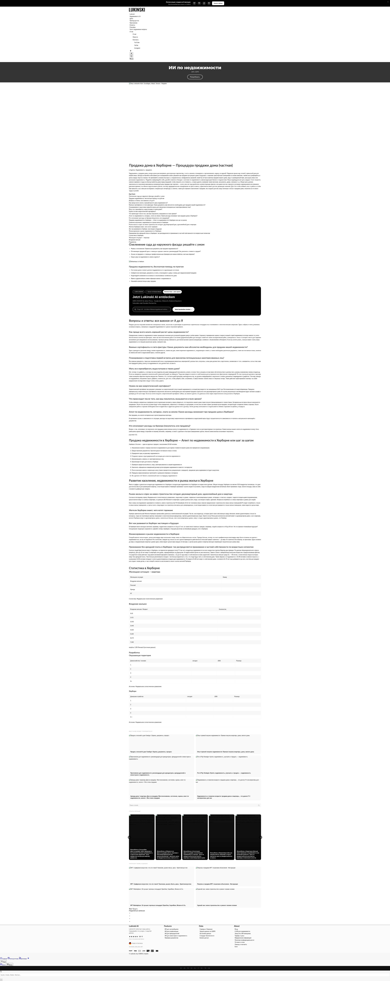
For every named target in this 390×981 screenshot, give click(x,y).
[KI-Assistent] (131, 44)
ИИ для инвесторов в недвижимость (176, 929)
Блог (236, 940)
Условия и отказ (240, 935)
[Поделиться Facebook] (131, 906)
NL (195, 961)
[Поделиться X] (131, 909)
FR (188, 961)
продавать (149, 163)
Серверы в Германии (206, 922)
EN (184, 961)
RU (202, 961)
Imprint (146, 947)
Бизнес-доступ (204, 931)
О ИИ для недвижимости (242, 925)
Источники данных (205, 927)
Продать (135, 902)
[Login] (131, 47)
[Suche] (131, 49)
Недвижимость (140, 163)
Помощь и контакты (241, 938)
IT (198, 961)
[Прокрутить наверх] (0, 949)
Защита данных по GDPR (207, 925)
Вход (236, 922)
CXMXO (140, 947)
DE (181, 961)
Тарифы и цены (239, 929)
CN (209, 961)
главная (145, 171)
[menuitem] (195, 8)
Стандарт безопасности (207, 929)
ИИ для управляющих (171, 925)
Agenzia (132, 163)
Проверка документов (171, 931)
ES (191, 961)
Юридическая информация (243, 931)
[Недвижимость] (137, 5)
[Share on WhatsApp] (131, 912)
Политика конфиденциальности (244, 933)
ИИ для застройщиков (171, 922)
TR (205, 961)
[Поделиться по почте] (131, 915)
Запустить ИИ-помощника (243, 927)
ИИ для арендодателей (172, 927)
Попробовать (195, 70)
